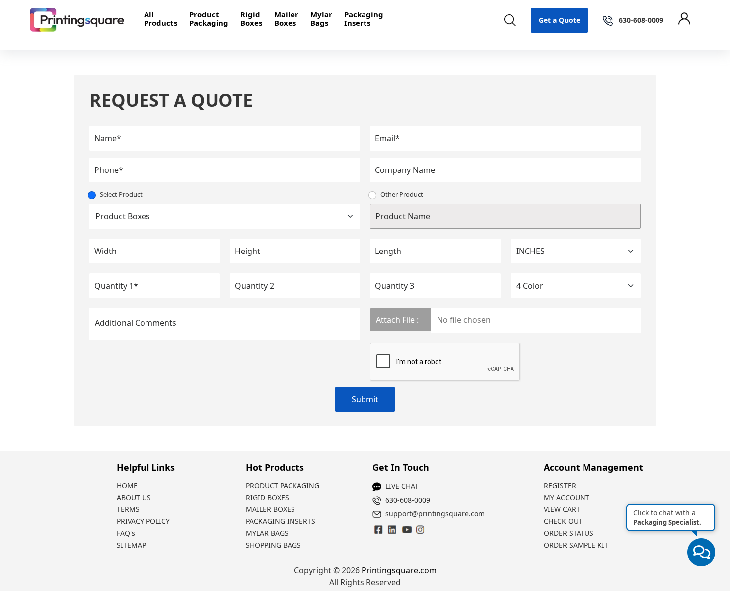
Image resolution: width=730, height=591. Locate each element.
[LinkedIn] (406, 529)
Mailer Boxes (286, 18)
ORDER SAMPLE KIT (576, 545)
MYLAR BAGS (267, 533)
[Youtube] (420, 529)
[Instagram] (392, 529)
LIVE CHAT (402, 486)
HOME (127, 485)
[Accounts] (689, 20)
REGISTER (560, 485)
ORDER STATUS (568, 533)
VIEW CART (562, 509)
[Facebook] (378, 529)
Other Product (401, 194)
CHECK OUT (563, 521)
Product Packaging (208, 18)
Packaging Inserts (363, 18)
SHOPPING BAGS (273, 545)
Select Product (121, 194)
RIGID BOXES (267, 497)
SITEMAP (131, 545)
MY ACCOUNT (566, 497)
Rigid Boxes (251, 18)
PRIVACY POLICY (143, 521)
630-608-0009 (407, 500)
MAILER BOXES (270, 509)
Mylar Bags (321, 18)
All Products (160, 18)
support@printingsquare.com (435, 513)
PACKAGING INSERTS (280, 521)
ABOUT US (134, 497)
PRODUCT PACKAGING (282, 485)
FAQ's (126, 533)
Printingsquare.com (399, 570)
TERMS (128, 509)
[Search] (510, 20)
